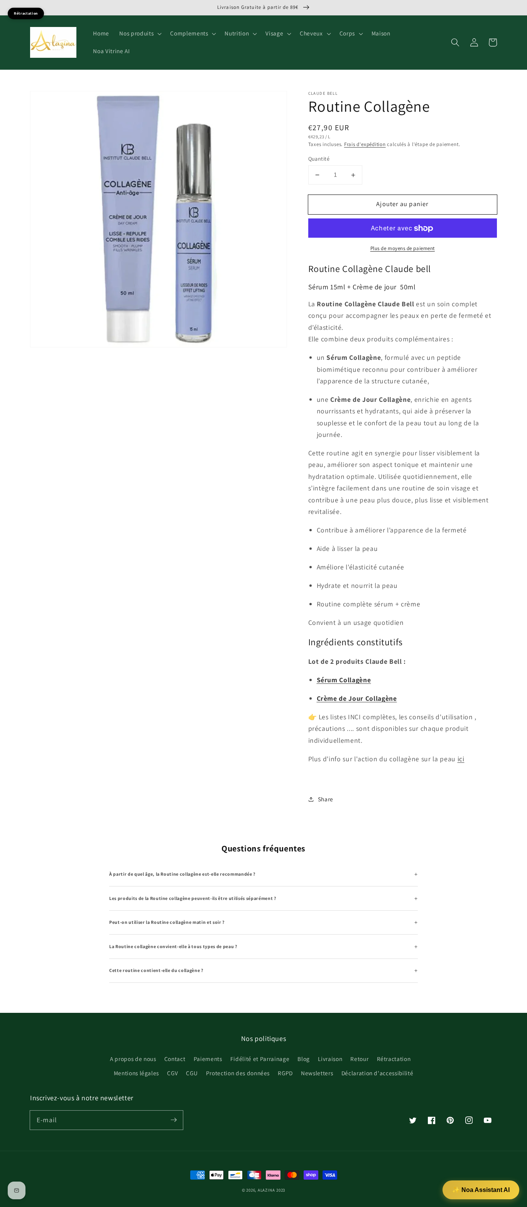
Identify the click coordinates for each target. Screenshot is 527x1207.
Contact (175, 1059)
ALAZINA (266, 1190)
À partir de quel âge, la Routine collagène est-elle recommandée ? (182, 874)
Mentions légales (136, 1073)
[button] (139, 33)
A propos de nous (133, 1059)
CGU (192, 1073)
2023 (280, 1190)
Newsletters (317, 1073)
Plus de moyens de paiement (402, 248)
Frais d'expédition (365, 144)
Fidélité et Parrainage (260, 1059)
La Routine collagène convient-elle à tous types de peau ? (173, 946)
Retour (359, 1059)
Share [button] (325, 799)
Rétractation (394, 1059)
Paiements (208, 1059)
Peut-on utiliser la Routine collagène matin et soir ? (167, 922)
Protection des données (238, 1073)
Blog (303, 1059)
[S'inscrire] (173, 1120)
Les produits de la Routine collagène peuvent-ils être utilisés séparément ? (193, 898)
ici (461, 758)
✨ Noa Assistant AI (481, 1190)
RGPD (285, 1073)
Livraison (330, 1059)
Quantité (319, 158)
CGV (172, 1073)
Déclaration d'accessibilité (377, 1073)
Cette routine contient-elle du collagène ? (156, 970)
